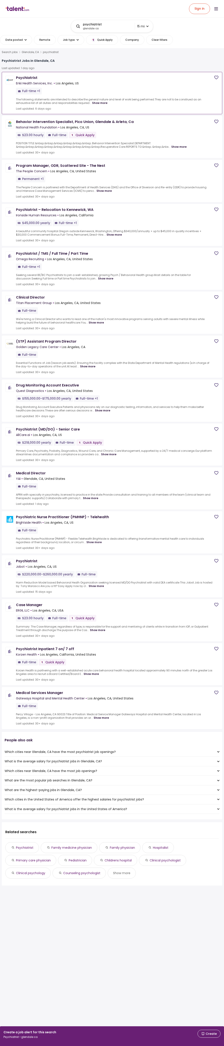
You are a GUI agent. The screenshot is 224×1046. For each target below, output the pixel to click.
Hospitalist (160, 847)
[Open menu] (216, 8)
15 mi (141, 26)
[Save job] (216, 77)
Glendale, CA (30, 52)
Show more (99, 103)
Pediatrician (78, 860)
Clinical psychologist (165, 860)
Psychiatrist (24, 847)
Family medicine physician (71, 847)
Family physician (122, 847)
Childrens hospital (118, 860)
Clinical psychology (30, 873)
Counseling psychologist (81, 873)
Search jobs (10, 52)
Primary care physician (33, 860)
